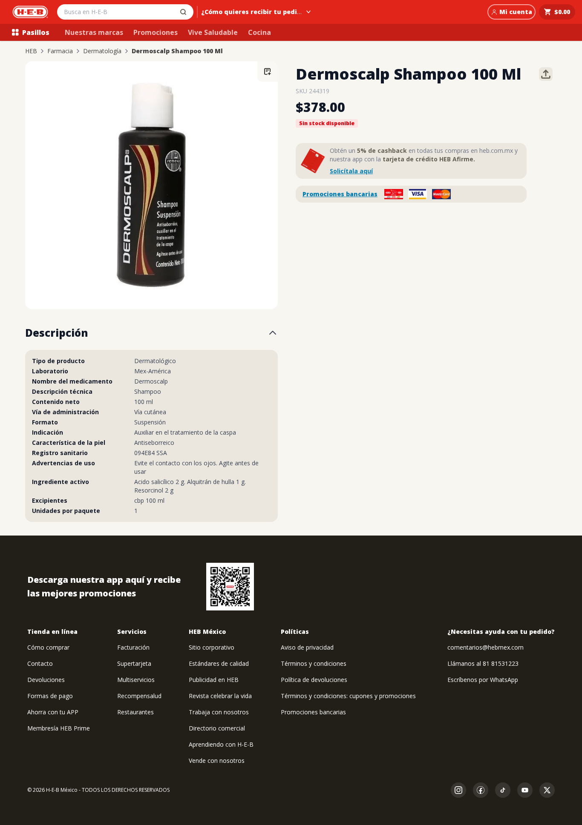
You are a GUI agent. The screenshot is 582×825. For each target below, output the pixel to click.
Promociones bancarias (340, 194)
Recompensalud (139, 696)
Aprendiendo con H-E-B (221, 744)
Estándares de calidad (219, 663)
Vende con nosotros (217, 760)
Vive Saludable (213, 32)
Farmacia (60, 51)
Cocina (259, 32)
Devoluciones (46, 680)
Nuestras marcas (94, 32)
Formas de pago (50, 696)
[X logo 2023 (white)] (547, 790)
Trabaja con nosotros (219, 712)
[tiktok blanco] (502, 790)
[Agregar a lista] (267, 71)
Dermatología (102, 51)
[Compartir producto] (546, 74)
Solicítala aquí (351, 171)
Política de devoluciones (314, 680)
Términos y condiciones (313, 663)
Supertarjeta (134, 663)
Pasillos (35, 32)
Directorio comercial (217, 728)
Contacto (40, 663)
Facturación (133, 647)
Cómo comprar (48, 647)
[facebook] (480, 790)
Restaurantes (135, 712)
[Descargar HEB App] (230, 586)
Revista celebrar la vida (220, 696)
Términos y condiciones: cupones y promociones (348, 696)
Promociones (155, 32)
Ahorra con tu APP (52, 712)
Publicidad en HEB (214, 680)
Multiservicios (136, 680)
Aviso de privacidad (307, 647)
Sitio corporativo (211, 647)
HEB (31, 51)
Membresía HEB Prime (58, 728)
